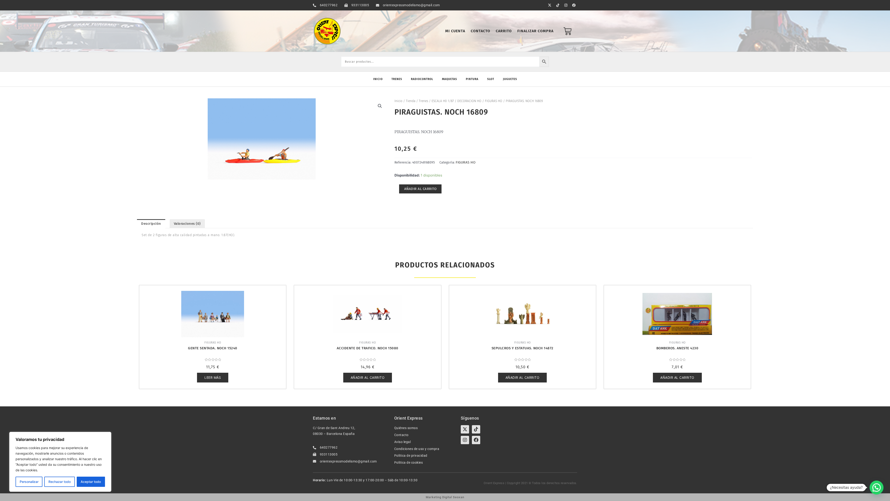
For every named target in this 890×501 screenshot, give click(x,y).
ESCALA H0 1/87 (443, 101)
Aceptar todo (91, 482)
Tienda (410, 101)
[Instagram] (465, 440)
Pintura (472, 79)
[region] (60, 462)
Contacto (480, 31)
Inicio (378, 79)
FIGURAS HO (493, 101)
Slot (490, 79)
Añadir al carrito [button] (368, 377)
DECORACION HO (469, 101)
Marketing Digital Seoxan (445, 497)
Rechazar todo (59, 482)
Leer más (212, 377)
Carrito (504, 31)
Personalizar (29, 482)
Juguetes (510, 79)
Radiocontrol (422, 79)
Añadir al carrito (420, 189)
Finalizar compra (535, 31)
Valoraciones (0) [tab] (187, 224)
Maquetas (449, 79)
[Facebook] (476, 440)
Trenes (396, 79)
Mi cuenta (455, 31)
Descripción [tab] (151, 224)
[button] (380, 106)
